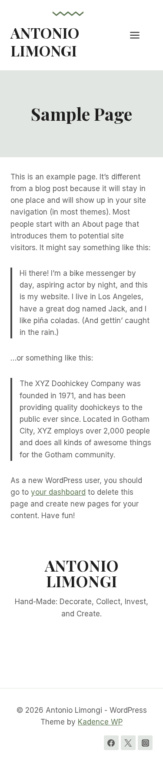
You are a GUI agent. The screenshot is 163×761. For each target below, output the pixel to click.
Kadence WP (100, 722)
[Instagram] (145, 742)
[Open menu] (139, 35)
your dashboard (58, 492)
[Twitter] (128, 742)
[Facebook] (111, 742)
